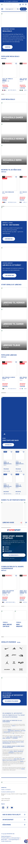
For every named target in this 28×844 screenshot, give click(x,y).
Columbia (18, 741)
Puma (7, 759)
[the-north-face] (21, 655)
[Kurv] (26, 4)
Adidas (18, 758)
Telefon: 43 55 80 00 (5, 789)
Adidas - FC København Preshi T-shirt (19, 486)
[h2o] (21, 662)
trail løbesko (15, 738)
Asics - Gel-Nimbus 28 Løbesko (7, 79)
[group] (7, 623)
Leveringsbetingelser (14, 839)
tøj (13, 733)
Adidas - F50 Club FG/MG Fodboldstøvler (8, 591)
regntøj (19, 736)
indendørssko (20, 751)
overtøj (7, 736)
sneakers (11, 751)
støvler (4, 738)
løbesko (9, 729)
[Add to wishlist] (16, 64)
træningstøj (22, 730)
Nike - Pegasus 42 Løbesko (8, 377)
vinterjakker (15, 736)
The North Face (6, 741)
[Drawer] (2, 9)
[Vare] (9, 70)
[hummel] (14, 662)
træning (13, 725)
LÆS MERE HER (9, 275)
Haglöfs (22, 741)
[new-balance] (7, 655)
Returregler (4, 839)
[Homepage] (6, 4)
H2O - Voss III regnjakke (8, 192)
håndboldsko (11, 752)
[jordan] (7, 662)
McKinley (13, 741)
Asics (21, 758)
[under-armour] (21, 669)
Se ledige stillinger (11, 701)
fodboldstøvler (11, 730)
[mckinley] (14, 669)
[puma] (21, 648)
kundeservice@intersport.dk (8, 791)
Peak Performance (6, 743)
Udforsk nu (8, 444)
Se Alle (18, 642)
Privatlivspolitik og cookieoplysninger (10, 838)
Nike (10, 741)
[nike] (7, 648)
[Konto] (20, 4)
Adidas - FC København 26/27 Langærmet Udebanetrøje (20, 463)
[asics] (14, 655)
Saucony (11, 759)
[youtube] (12, 808)
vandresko (8, 738)
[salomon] (7, 669)
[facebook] (7, 808)
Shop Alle (3, 58)
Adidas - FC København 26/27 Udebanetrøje (8, 463)
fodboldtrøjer (17, 730)
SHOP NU (7, 47)
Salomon (15, 759)
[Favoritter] (23, 4)
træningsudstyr (7, 731)
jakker (11, 736)
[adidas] (14, 648)
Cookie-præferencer (6, 841)
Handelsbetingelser (6, 836)
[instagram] (3, 808)
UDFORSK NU (9, 239)
